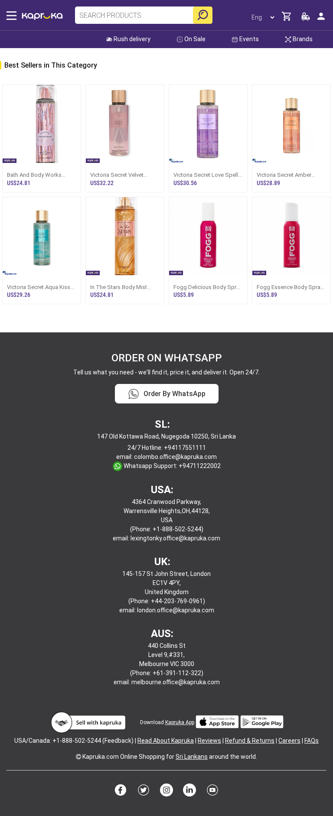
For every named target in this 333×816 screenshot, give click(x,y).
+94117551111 (185, 447)
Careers (289, 740)
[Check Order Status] (305, 19)
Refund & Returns (249, 740)
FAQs (311, 740)
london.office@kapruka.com (175, 610)
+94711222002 (200, 465)
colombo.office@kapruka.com (175, 456)
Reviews (209, 740)
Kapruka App (179, 722)
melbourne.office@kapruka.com (175, 682)
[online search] (202, 15)
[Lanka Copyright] (78, 756)
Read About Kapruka (165, 740)
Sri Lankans (192, 756)
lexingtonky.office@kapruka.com (175, 538)
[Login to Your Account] (321, 19)
